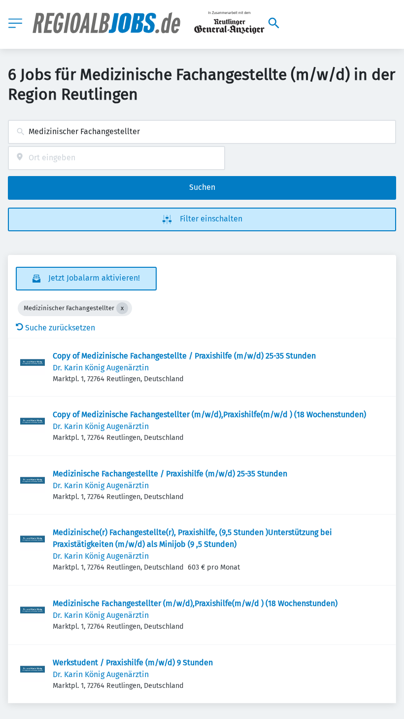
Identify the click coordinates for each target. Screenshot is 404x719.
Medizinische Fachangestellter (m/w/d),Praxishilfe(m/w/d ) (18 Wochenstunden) (195, 603)
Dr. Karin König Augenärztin (101, 367)
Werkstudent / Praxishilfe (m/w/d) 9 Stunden (133, 662)
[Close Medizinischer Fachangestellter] (122, 308)
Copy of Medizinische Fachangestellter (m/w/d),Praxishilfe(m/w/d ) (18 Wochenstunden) (209, 414)
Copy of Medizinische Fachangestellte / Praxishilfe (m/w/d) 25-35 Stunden (184, 355)
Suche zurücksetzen (60, 327)
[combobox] (202, 132)
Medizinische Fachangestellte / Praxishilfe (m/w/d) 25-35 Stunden (170, 473)
